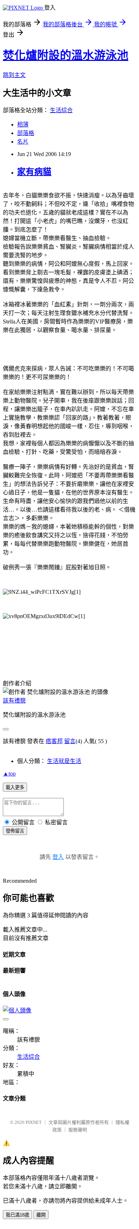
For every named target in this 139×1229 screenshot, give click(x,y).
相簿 (23, 124)
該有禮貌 (14, 701)
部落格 (25, 133)
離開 (41, 1215)
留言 (70, 741)
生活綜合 (61, 110)
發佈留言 (15, 831)
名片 (23, 142)
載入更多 (15, 787)
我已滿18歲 (17, 1215)
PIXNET (34, 1122)
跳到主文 (14, 75)
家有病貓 (34, 171)
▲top (9, 774)
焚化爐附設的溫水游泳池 (65, 55)
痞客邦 (54, 741)
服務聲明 (77, 1129)
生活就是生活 (64, 761)
